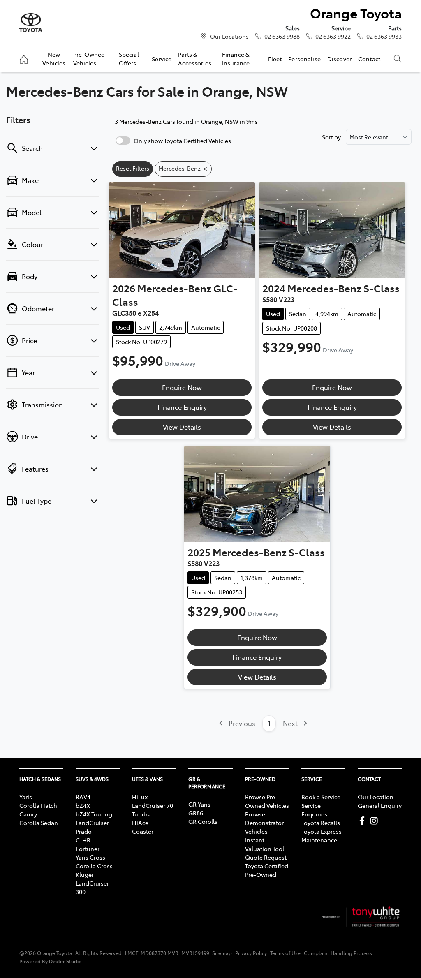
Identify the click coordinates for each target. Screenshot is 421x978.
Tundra (141, 814)
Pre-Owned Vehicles (89, 58)
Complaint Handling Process (338, 953)
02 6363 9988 (282, 36)
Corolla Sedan (38, 822)
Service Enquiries (314, 809)
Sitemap (222, 953)
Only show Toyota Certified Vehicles (182, 140)
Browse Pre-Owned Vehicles (267, 801)
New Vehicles (53, 58)
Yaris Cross (90, 857)
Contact (369, 59)
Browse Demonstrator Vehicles (264, 822)
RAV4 (83, 797)
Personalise (304, 59)
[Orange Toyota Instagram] (376, 820)
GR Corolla (203, 821)
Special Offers (129, 58)
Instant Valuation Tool (264, 844)
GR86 (195, 813)
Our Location (375, 797)
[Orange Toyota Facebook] (364, 820)
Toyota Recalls (320, 822)
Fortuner (87, 848)
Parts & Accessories (194, 58)
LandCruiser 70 (152, 805)
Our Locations (229, 36)
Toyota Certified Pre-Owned (266, 870)
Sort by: (332, 137)
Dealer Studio (65, 960)
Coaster (142, 831)
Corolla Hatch (38, 805)
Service (161, 59)
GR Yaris (199, 804)
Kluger (85, 874)
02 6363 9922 (333, 36)
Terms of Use (285, 953)
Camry (28, 814)
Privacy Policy (251, 953)
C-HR (83, 840)
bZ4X (83, 805)
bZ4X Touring (94, 814)
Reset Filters (132, 168)
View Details (182, 426)
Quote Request (266, 857)
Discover (339, 59)
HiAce (140, 822)
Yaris (25, 797)
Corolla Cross (94, 866)
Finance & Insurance (236, 58)
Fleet (275, 59)
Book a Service (320, 797)
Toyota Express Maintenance (321, 835)
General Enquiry (380, 805)
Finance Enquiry (182, 407)
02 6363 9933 (384, 36)
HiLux (140, 797)
